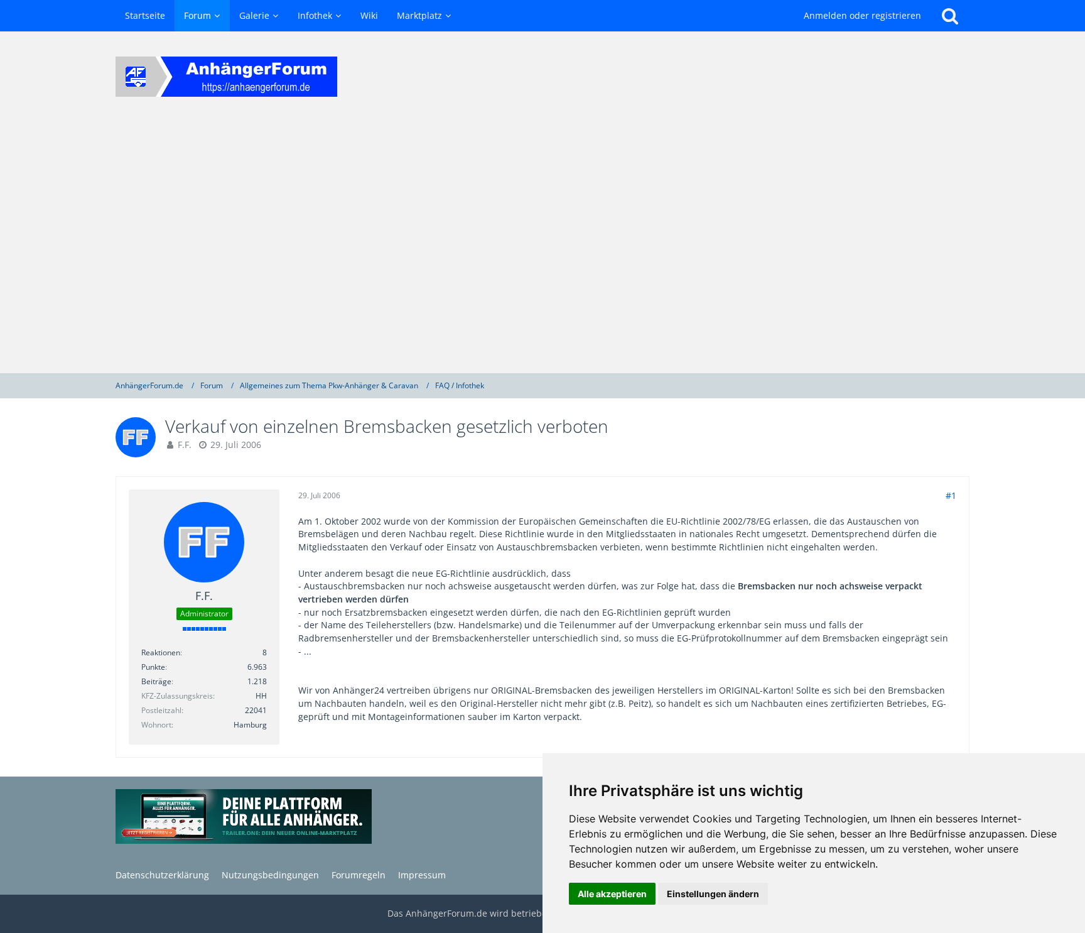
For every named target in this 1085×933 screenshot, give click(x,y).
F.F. (185, 444)
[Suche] (950, 15)
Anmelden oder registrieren (862, 15)
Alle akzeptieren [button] (612, 893)
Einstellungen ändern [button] (713, 893)
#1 (951, 495)
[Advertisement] (542, 248)
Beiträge (156, 681)
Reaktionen (160, 652)
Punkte (153, 667)
